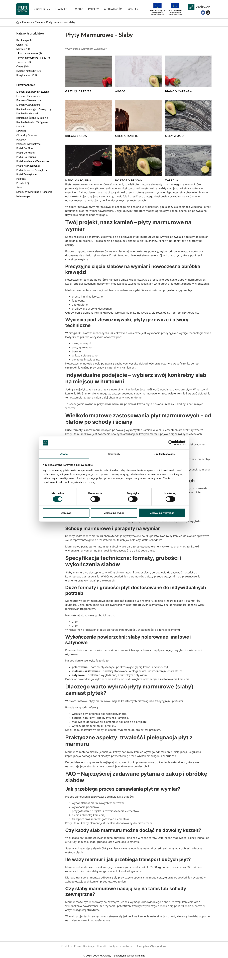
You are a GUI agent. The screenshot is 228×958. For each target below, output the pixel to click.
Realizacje (89, 946)
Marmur (20, 49)
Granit (19, 45)
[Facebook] (203, 12)
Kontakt (101, 946)
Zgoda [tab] (64, 454)
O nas (79, 9)
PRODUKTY (41, 9)
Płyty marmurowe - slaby (32, 58)
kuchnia (20, 126)
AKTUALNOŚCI (113, 9)
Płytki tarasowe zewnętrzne (32, 170)
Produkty (66, 946)
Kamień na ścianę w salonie (32, 118)
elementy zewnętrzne (28, 105)
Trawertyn (21, 62)
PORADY (93, 9)
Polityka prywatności (121, 946)
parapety (21, 139)
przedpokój (22, 183)
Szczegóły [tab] (114, 454)
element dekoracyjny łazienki (33, 92)
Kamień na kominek (27, 113)
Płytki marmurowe (28, 53)
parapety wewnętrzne (28, 144)
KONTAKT (134, 9)
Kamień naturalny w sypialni (32, 122)
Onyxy (20, 66)
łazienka (21, 131)
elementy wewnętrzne (28, 100)
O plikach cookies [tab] (164, 454)
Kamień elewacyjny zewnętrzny (33, 109)
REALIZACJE (62, 9)
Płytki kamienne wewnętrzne (32, 161)
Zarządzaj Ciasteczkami (152, 946)
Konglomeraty (24, 75)
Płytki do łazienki (26, 157)
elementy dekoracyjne (28, 96)
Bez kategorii (23, 40)
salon (19, 187)
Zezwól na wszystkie (162, 512)
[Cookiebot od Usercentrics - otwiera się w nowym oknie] (170, 442)
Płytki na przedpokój (28, 166)
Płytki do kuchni (25, 153)
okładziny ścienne (26, 135)
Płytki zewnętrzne (26, 174)
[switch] (95, 499)
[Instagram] (208, 12)
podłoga (21, 179)
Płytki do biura (24, 148)
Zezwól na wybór (114, 512)
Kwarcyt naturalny (26, 71)
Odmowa (66, 512)
